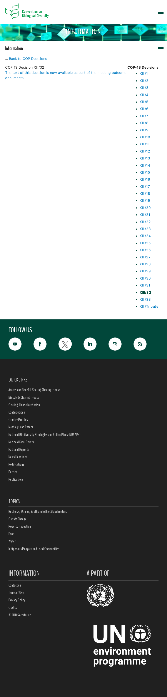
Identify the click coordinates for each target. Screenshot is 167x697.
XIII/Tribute (149, 306)
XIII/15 (145, 172)
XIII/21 (145, 214)
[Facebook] (45, 344)
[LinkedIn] (96, 344)
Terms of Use (16, 592)
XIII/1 (144, 73)
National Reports (18, 449)
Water (12, 541)
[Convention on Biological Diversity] (27, 12)
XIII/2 (144, 80)
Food (11, 533)
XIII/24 (145, 236)
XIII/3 (144, 87)
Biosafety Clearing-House (23, 397)
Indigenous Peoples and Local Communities (34, 548)
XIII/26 (145, 250)
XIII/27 (145, 257)
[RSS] (146, 345)
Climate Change (17, 519)
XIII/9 (144, 130)
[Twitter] (71, 344)
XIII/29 (145, 271)
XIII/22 (145, 222)
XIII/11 (144, 144)
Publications (16, 479)
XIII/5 (144, 102)
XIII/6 (144, 109)
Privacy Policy (16, 600)
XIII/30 (145, 278)
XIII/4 (144, 95)
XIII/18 (145, 193)
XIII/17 (145, 186)
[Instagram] (121, 344)
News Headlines (17, 457)
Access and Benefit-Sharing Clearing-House (34, 389)
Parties (12, 472)
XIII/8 (144, 123)
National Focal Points (21, 442)
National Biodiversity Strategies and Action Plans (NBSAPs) (44, 434)
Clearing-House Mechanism (24, 404)
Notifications (16, 464)
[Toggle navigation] (161, 12)
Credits (12, 607)
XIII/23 (145, 229)
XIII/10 (145, 137)
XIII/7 (144, 116)
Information (14, 48)
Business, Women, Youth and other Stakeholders (37, 511)
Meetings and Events (20, 427)
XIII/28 (145, 264)
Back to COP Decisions (28, 58)
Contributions (16, 412)
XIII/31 (145, 285)
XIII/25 (145, 243)
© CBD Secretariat (19, 615)
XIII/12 (145, 151)
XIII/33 (145, 299)
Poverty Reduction (19, 526)
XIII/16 (145, 179)
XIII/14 (145, 165)
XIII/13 (145, 158)
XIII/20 (145, 207)
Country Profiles (18, 419)
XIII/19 (145, 200)
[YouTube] (20, 344)
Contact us (14, 585)
